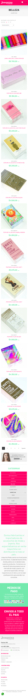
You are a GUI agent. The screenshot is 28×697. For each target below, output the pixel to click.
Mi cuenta (3, 683)
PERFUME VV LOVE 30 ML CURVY (14, 302)
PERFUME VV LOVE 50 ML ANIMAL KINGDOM (14, 232)
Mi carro (3, 681)
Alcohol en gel (13, 489)
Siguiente (23, 448)
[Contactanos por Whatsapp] (2, 694)
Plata (13, 520)
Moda (13, 517)
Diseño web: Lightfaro (17, 691)
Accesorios (13, 472)
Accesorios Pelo (13, 475)
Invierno (13, 511)
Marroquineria (13, 514)
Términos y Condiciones (6, 662)
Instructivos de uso (5, 656)
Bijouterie (13, 506)
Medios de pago (4, 658)
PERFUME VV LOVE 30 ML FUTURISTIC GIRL (14, 162)
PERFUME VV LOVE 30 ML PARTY (14, 267)
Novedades (3, 671)
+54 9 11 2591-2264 (16, 650)
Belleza (13, 484)
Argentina (13, 481)
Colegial (13, 509)
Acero (12, 478)
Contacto (3, 660)
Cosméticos (13, 492)
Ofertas (3, 673)
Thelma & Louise (13, 503)
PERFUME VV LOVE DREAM (14, 406)
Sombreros (13, 523)
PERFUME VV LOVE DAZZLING (14, 93)
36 (10, 22)
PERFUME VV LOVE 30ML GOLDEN (14, 197)
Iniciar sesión (4, 679)
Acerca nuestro (5, 668)
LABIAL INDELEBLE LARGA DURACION (14, 58)
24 (8, 22)
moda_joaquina (5, 650)
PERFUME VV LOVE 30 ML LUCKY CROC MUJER (14, 128)
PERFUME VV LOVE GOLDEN (14, 336)
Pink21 (13, 495)
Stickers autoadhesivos (13, 498)
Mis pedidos (3, 685)
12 (6, 22)
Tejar (12, 500)
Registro (3, 669)
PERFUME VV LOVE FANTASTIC (14, 371)
